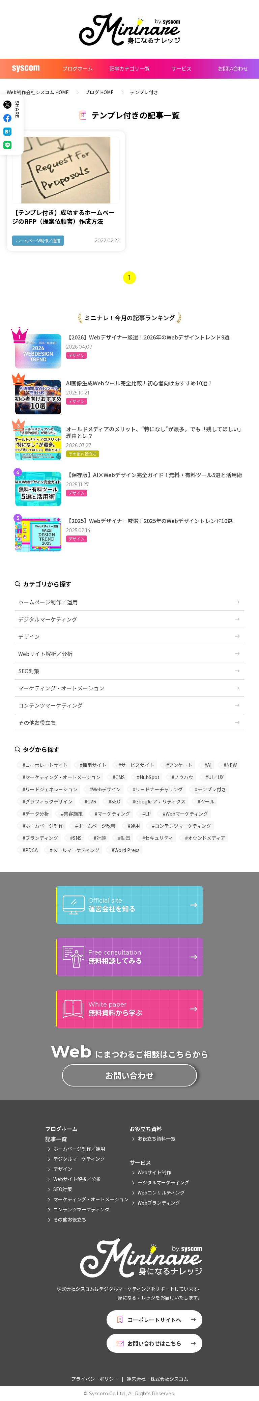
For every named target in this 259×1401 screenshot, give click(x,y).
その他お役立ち (82, 454)
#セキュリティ (157, 837)
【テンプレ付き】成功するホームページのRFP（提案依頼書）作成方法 (63, 216)
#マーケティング (112, 813)
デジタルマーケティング (47, 619)
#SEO (114, 801)
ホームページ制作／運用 (38, 240)
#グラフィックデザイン (48, 801)
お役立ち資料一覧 (156, 1138)
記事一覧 (56, 1139)
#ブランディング (40, 837)
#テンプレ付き (210, 789)
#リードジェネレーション (50, 789)
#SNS (76, 837)
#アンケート (179, 765)
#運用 (134, 825)
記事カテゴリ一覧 (129, 68)
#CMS (119, 777)
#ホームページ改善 (95, 825)
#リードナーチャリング (158, 789)
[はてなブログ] (7, 132)
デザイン (76, 355)
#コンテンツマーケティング (181, 825)
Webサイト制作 (154, 1172)
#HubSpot (148, 777)
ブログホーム (77, 68)
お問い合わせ (233, 68)
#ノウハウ (182, 777)
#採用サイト (93, 765)
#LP (146, 813)
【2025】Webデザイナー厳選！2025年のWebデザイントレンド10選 (149, 521)
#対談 (100, 837)
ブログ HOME (99, 92)
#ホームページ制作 (43, 825)
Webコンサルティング (161, 1192)
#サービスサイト (136, 765)
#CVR (90, 801)
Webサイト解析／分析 (45, 654)
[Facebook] (7, 118)
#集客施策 (72, 813)
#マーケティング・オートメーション (61, 777)
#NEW (230, 765)
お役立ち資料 (146, 1129)
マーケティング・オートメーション (61, 688)
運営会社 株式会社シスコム (157, 1378)
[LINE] (7, 145)
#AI (207, 765)
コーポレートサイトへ (154, 1320)
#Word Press (126, 850)
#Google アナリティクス (159, 801)
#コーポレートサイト (45, 765)
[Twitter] (7, 105)
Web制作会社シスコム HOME (38, 92)
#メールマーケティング (74, 850)
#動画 (124, 837)
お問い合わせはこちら (154, 1343)
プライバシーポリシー (94, 1378)
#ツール (206, 801)
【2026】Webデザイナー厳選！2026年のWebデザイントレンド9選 (148, 337)
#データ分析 (36, 813)
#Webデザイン (105, 789)
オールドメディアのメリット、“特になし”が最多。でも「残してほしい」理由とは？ (155, 432)
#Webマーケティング (185, 813)
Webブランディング (159, 1202)
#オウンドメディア (205, 837)
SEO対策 (28, 671)
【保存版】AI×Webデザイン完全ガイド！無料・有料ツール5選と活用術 (154, 475)
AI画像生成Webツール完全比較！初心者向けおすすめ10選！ (139, 383)
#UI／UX (214, 777)
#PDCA (30, 850)
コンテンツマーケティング (50, 705)
